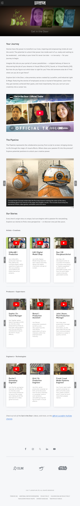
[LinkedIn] (47, 449)
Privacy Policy (45, 496)
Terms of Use (14, 496)
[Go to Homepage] (40, 2)
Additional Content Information (29, 496)
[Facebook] (25, 449)
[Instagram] (33, 449)
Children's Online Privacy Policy (60, 496)
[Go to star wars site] (62, 468)
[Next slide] (75, 183)
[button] (16, 254)
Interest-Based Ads (42, 498)
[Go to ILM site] (18, 468)
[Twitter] (40, 449)
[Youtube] (54, 449)
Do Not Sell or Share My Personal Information (56, 498)
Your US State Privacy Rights (26, 498)
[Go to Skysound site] (41, 468)
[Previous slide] (4, 183)
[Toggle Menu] (2, 2)
